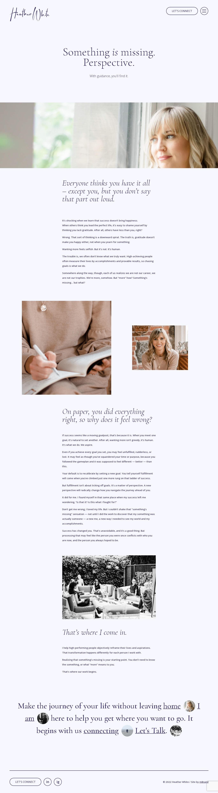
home (172, 706)
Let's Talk (150, 730)
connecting (101, 730)
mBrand (203, 781)
